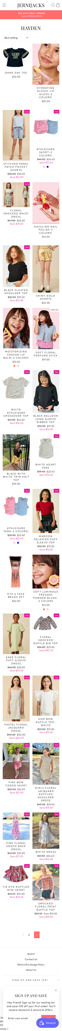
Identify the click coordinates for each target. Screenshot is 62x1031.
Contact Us (31, 959)
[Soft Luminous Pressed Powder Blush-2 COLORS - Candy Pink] (47, 609)
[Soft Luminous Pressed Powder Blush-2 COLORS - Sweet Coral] (44, 609)
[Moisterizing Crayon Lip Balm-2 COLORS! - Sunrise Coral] (14, 366)
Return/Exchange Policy (31, 964)
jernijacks (31, 5)
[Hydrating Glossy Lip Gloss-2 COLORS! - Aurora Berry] (42, 105)
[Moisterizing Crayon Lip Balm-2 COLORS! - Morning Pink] (18, 366)
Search (31, 953)
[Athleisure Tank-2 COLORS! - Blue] (18, 543)
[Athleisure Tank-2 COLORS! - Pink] (14, 543)
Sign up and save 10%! (30, 980)
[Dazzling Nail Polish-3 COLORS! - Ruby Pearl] (42, 241)
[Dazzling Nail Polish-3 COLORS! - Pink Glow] (49, 241)
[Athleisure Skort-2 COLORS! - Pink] (44, 167)
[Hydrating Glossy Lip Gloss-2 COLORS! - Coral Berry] (49, 105)
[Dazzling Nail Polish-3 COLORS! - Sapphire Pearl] (46, 241)
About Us (31, 969)
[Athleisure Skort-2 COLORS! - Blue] (47, 167)
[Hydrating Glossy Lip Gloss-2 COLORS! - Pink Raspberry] (46, 105)
